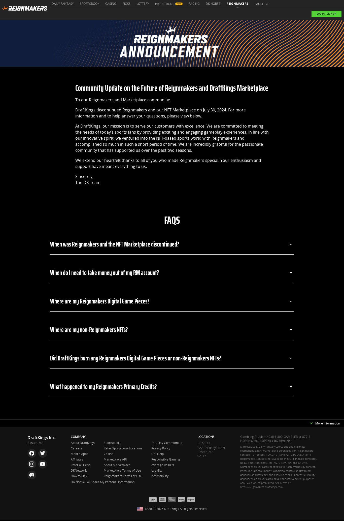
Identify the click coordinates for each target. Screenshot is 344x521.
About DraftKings (83, 443)
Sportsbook (89, 4)
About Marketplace (117, 465)
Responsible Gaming (165, 459)
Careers (76, 448)
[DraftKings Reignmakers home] (25, 10)
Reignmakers (237, 4)
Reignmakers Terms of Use (123, 476)
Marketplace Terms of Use (122, 470)
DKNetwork (79, 470)
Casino (110, 4)
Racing (194, 4)
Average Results (162, 465)
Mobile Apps (79, 454)
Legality (156, 470)
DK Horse (213, 4)
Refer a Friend (80, 465)
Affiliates (77, 459)
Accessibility (159, 476)
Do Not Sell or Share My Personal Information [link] (102, 482)
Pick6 (126, 4)
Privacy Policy (160, 448)
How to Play (79, 476)
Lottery (142, 4)
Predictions (164, 4)
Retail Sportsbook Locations (123, 448)
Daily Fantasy (63, 4)
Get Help (157, 454)
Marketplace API (115, 459)
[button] (311, 423)
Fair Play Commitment (166, 443)
